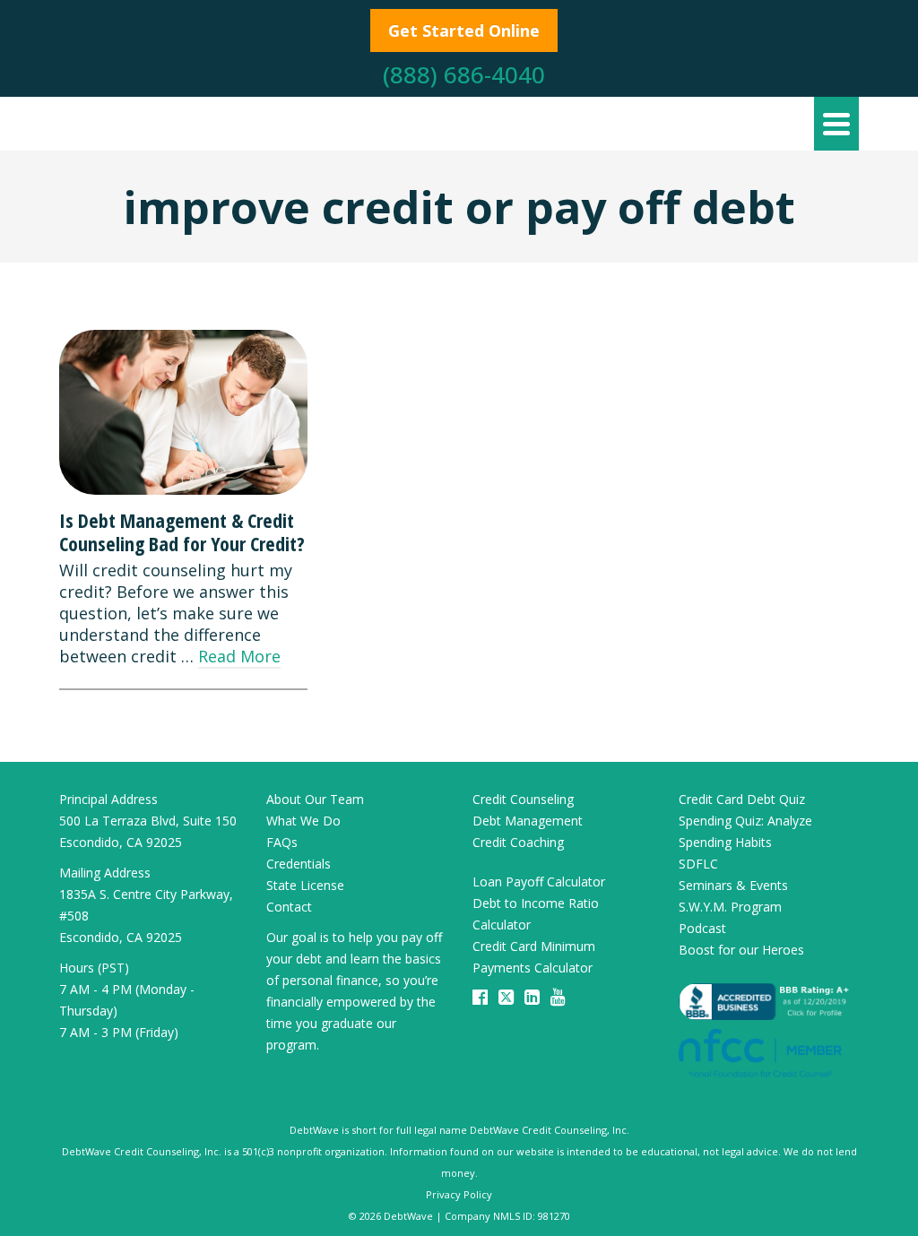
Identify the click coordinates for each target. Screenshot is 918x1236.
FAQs (282, 842)
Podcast (702, 928)
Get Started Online (464, 30)
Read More (239, 656)
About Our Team (315, 799)
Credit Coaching (518, 842)
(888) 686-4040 (464, 74)
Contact (289, 906)
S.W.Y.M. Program (730, 906)
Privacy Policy (459, 1194)
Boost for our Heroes (741, 949)
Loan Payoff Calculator (538, 881)
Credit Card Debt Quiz (742, 799)
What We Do (303, 820)
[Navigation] (836, 124)
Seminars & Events (733, 885)
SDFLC (698, 863)
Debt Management (527, 820)
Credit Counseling (523, 799)
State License (305, 885)
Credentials (298, 863)
